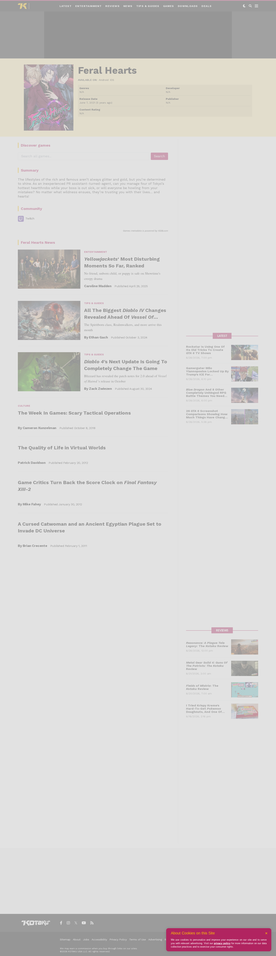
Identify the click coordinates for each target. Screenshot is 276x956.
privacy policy (222, 943)
